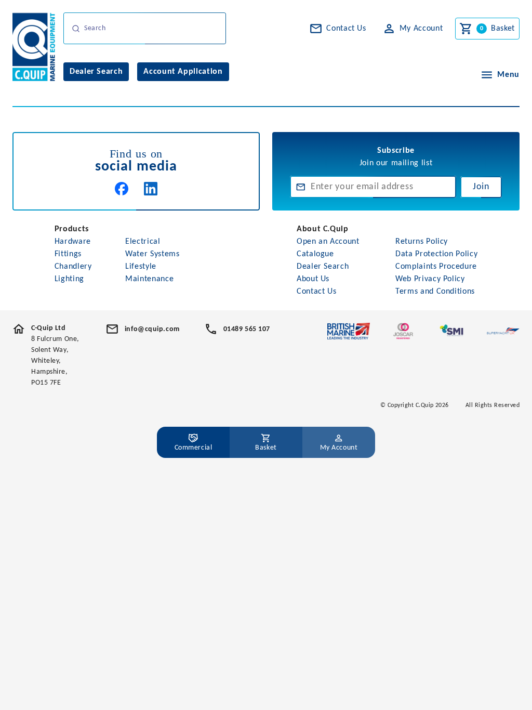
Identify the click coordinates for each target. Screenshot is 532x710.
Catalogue (315, 254)
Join (481, 187)
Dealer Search (323, 266)
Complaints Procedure (436, 266)
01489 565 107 (246, 329)
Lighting (69, 279)
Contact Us (316, 291)
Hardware (73, 242)
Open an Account (328, 242)
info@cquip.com (152, 329)
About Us (313, 279)
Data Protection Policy (436, 254)
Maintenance (149, 279)
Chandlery (73, 266)
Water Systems (152, 254)
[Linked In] (150, 188)
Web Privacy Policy (430, 279)
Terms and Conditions (435, 291)
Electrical (142, 242)
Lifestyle (140, 266)
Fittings (68, 254)
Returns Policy (421, 242)
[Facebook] (121, 188)
